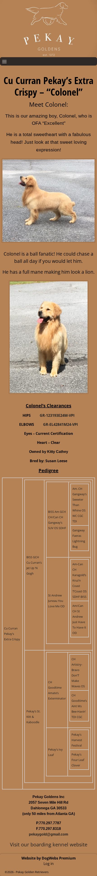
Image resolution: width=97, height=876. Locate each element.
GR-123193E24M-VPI (57, 415)
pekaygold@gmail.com (48, 834)
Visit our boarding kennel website (48, 844)
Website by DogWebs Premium (48, 858)
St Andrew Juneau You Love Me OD (56, 600)
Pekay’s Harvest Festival (77, 739)
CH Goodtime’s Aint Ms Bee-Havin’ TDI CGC (79, 706)
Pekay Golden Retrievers (32, 872)
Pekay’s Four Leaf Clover (78, 759)
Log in (49, 863)
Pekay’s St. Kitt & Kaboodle (33, 716)
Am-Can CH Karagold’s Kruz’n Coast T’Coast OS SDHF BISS (79, 580)
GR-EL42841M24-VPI (60, 424)
